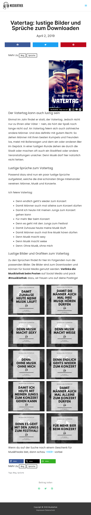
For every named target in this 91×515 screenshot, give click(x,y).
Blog (22, 55)
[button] (17, 44)
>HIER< (50, 452)
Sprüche (31, 55)
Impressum (40, 510)
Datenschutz (50, 510)
